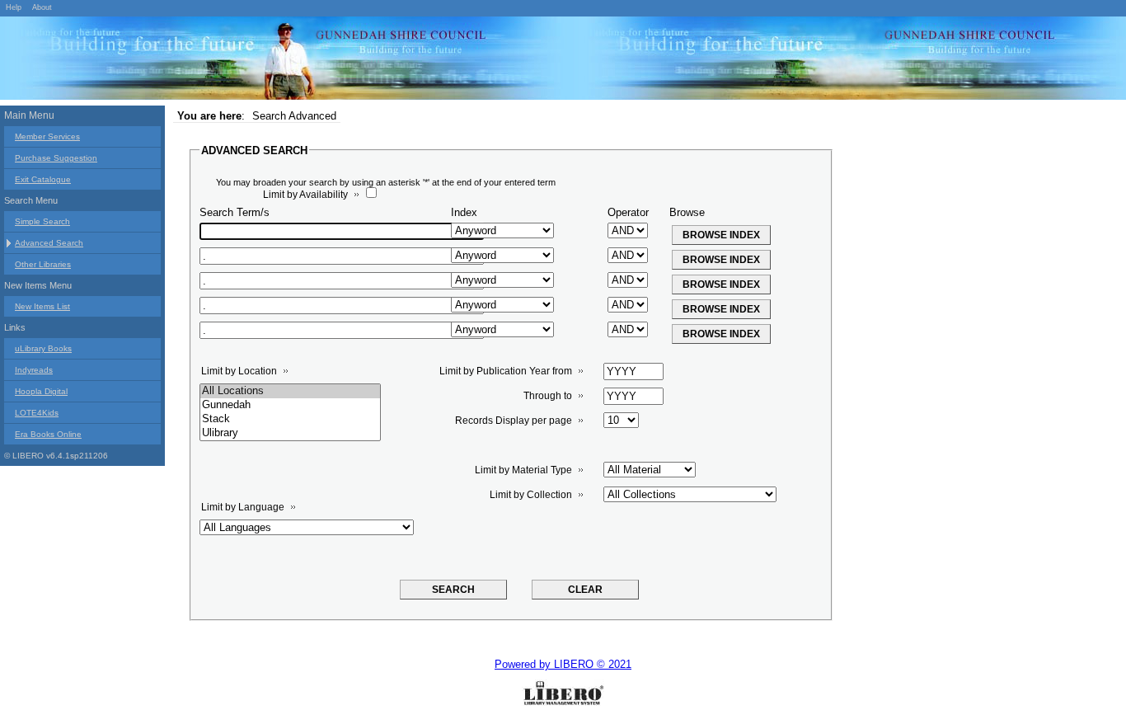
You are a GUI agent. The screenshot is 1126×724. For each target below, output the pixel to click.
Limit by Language (242, 507)
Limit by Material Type (523, 470)
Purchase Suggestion (56, 157)
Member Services (47, 136)
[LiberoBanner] (247, 61)
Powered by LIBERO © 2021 (563, 664)
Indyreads (34, 369)
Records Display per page (513, 420)
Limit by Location (239, 371)
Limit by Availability (305, 194)
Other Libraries (43, 264)
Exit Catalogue (43, 179)
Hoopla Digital (41, 391)
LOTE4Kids (37, 412)
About (42, 7)
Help (13, 7)
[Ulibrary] (290, 433)
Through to (547, 396)
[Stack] (290, 419)
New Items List (42, 306)
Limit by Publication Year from (505, 371)
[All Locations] (290, 391)
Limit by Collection (531, 495)
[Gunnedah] (290, 405)
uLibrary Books (43, 348)
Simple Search (42, 221)
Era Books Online (48, 434)
